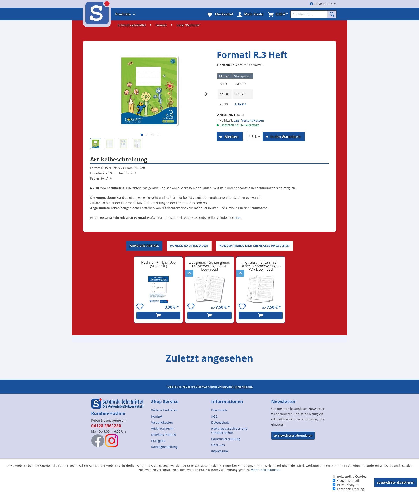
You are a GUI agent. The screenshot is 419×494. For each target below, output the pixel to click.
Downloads (219, 410)
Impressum (219, 451)
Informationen (227, 401)
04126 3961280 (106, 426)
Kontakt (156, 416)
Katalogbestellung (164, 447)
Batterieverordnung (225, 439)
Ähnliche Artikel (144, 246)
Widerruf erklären (164, 410)
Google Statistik (348, 481)
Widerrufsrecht (162, 428)
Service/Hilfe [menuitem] (323, 4)
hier (238, 218)
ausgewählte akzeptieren (395, 482)
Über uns (218, 445)
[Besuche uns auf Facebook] (97, 440)
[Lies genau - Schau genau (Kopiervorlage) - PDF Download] (209, 289)
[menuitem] (131, 14)
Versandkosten (244, 386)
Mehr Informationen (265, 470)
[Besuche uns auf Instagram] (111, 440)
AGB (214, 416)
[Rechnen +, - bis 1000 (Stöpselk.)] (158, 289)
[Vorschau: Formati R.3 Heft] (95, 143)
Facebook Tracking (350, 489)
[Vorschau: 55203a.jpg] (109, 143)
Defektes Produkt (163, 435)
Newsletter (283, 401)
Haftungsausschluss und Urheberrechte (229, 430)
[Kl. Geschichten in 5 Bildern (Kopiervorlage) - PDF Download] (261, 289)
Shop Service (165, 401)
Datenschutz (220, 422)
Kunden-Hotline (108, 413)
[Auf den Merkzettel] (140, 307)
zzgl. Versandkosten (249, 120)
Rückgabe (158, 441)
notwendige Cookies (351, 476)
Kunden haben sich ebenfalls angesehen (255, 246)
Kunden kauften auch (189, 246)
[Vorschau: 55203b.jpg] (123, 143)
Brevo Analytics (348, 485)
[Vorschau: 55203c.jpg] (137, 143)
